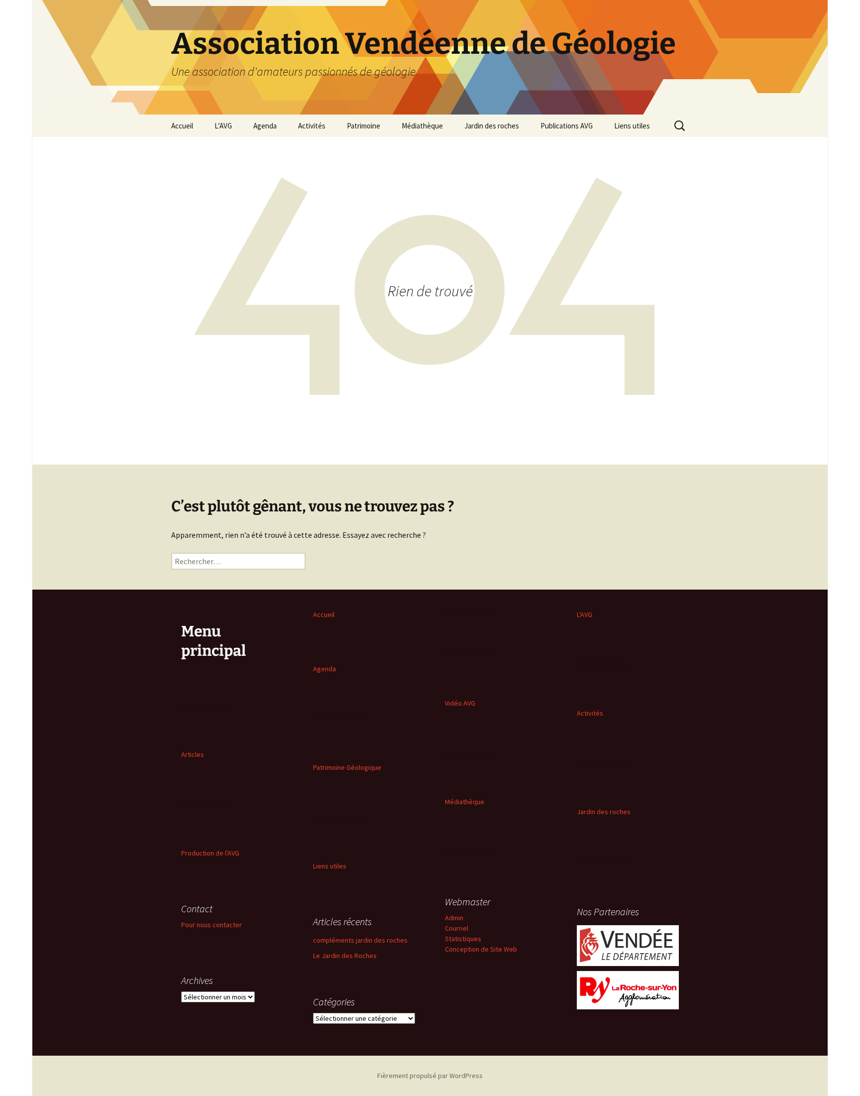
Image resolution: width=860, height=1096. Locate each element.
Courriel (456, 928)
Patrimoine (363, 125)
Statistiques (463, 938)
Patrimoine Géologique (347, 767)
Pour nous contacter (211, 924)
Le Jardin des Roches (345, 955)
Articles (192, 754)
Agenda (265, 125)
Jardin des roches (491, 125)
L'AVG (584, 614)
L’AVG (223, 125)
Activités (311, 125)
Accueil (182, 125)
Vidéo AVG (460, 703)
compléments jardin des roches (360, 940)
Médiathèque (422, 125)
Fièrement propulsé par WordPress (430, 1075)
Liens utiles (632, 125)
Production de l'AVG (210, 853)
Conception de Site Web (481, 949)
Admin (454, 917)
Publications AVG (566, 125)
